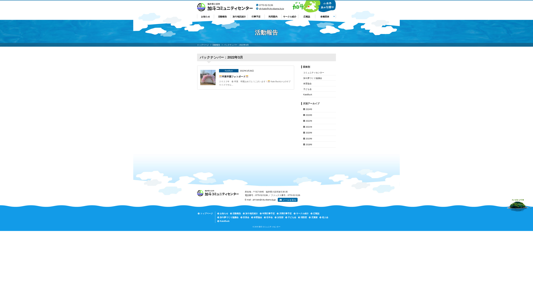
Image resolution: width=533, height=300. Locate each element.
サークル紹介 (289, 16)
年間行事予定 (268, 213)
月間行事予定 (285, 213)
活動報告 (222, 16)
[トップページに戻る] (225, 5)
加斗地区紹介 (239, 16)
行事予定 (256, 16)
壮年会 (269, 217)
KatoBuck (307, 94)
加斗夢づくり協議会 (312, 78)
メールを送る (289, 200)
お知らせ (205, 16)
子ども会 (307, 89)
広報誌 (306, 16)
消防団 (304, 217)
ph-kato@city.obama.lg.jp (271, 9)
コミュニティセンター (313, 72)
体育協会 (307, 83)
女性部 (280, 217)
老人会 (325, 217)
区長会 (246, 217)
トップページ (206, 213)
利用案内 (273, 16)
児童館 (314, 217)
